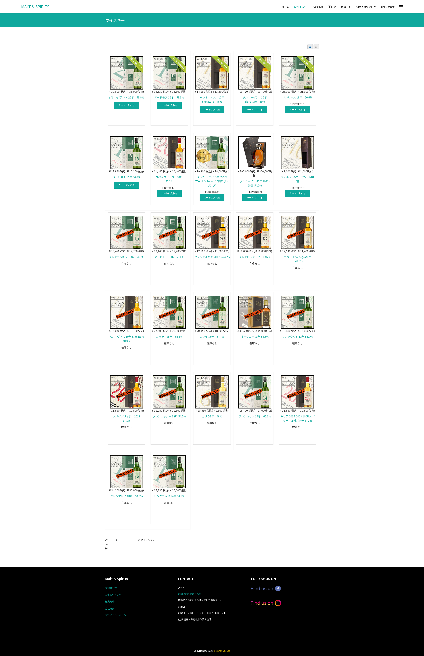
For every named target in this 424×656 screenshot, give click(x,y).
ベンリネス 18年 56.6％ (298, 97)
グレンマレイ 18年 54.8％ (126, 496)
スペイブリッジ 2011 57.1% (171, 179)
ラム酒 (319, 6)
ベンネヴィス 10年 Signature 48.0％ (126, 339)
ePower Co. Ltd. (222, 650)
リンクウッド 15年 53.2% (297, 337)
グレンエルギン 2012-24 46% (212, 257)
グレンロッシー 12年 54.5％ (169, 416)
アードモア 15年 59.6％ (169, 257)
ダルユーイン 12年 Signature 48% (256, 99)
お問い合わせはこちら (189, 593)
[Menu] (401, 6)
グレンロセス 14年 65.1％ (254, 416)
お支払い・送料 (113, 594)
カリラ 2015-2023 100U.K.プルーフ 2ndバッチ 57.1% (297, 418)
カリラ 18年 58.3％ (169, 337)
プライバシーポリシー (116, 615)
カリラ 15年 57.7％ (212, 337)
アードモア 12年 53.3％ (169, 97)
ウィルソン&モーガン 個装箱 (297, 179)
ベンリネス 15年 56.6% (126, 177)
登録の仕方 (111, 588)
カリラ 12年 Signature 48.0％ (297, 259)
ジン (333, 6)
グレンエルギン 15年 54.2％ (126, 257)
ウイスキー (302, 6)
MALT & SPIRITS (35, 7)
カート (347, 6)
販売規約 (109, 601)
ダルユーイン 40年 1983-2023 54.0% (255, 183)
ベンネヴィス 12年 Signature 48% (213, 99)
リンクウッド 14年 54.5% (169, 496)
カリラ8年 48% (212, 416)
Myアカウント (365, 6)
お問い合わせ (388, 6)
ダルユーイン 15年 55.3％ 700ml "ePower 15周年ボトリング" (212, 181)
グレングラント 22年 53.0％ (126, 97)
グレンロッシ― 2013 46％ (254, 257)
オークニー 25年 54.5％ (255, 337)
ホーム (285, 6)
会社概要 (109, 608)
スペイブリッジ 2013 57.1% (128, 418)
